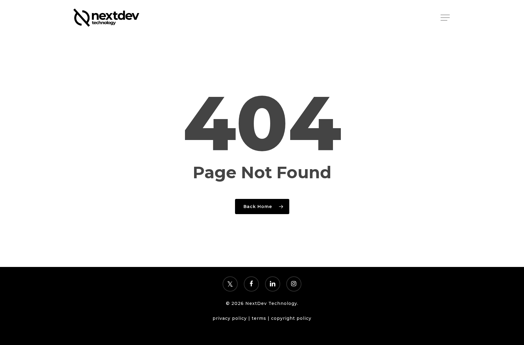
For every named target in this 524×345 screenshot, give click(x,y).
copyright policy (291, 318)
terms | (261, 318)
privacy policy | (232, 318)
